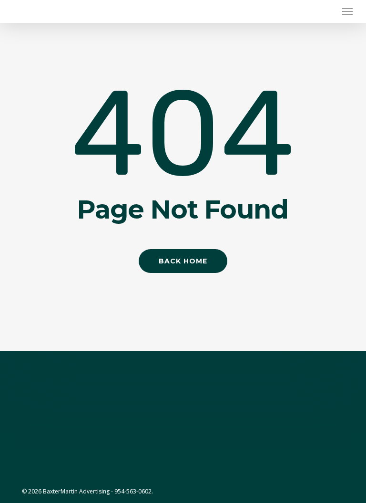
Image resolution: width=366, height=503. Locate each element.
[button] (347, 11)
